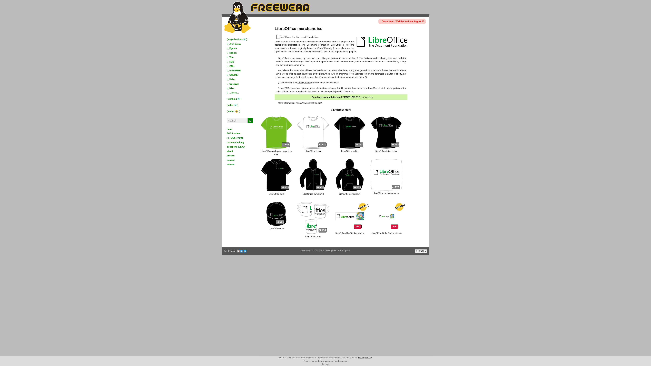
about (230, 151)
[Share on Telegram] (245, 251)
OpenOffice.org (324, 48)
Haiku (232, 79)
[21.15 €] (350, 148)
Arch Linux (235, 44)
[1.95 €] (349, 230)
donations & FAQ (236, 147)
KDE (231, 61)
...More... (234, 93)
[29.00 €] (276, 190)
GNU (231, 66)
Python (233, 48)
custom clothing (235, 142)
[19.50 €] (276, 225)
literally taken (304, 82)
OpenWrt (234, 84)
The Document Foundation (315, 45)
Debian (233, 53)
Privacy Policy (365, 357)
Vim (231, 57)
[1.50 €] (386, 230)
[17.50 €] (386, 190)
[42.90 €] (313, 190)
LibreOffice (285, 37)
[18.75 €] (313, 233)
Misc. (232, 88)
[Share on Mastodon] (241, 251)
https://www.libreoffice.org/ (309, 103)
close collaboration (318, 88)
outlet (231, 111)
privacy (230, 155)
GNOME (233, 75)
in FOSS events (235, 138)
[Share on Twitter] (238, 251)
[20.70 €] (313, 148)
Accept (325, 364)
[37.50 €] (350, 190)
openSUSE (235, 70)
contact (230, 160)
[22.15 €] (386, 148)
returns (230, 164)
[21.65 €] (276, 148)
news (229, 129)
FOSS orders (233, 133)
